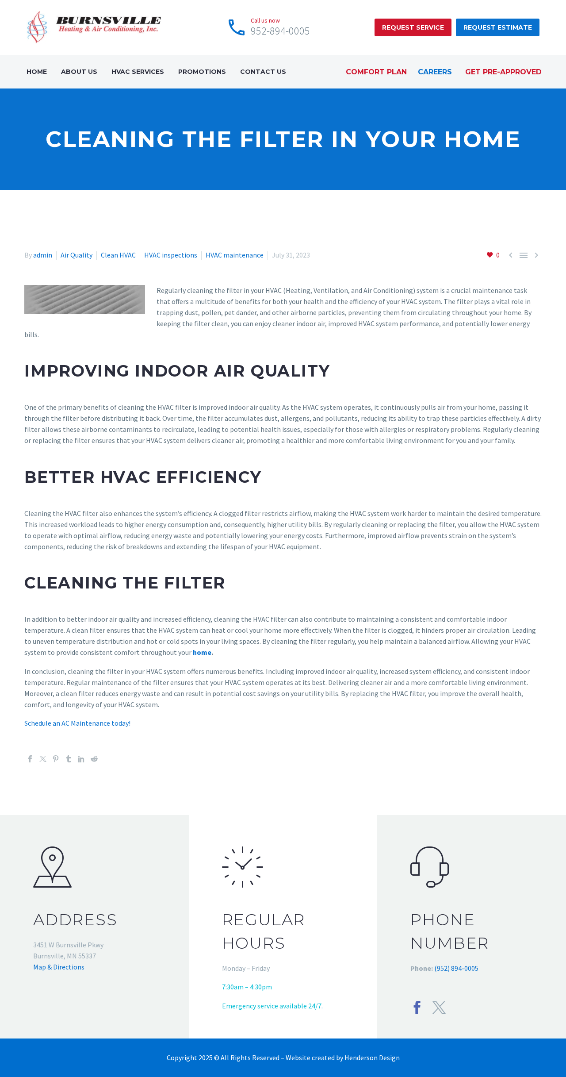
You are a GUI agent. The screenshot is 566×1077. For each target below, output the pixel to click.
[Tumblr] (68, 758)
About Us (79, 72)
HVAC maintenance (235, 254)
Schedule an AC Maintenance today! (77, 723)
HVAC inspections (170, 254)
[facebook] (417, 1007)
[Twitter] (42, 758)
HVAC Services (137, 72)
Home (37, 72)
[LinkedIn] (81, 758)
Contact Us (263, 72)
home (202, 652)
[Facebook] (30, 758)
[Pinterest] (55, 758)
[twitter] (439, 1007)
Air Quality (76, 254)
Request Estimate (497, 27)
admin (42, 254)
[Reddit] (94, 758)
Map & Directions (58, 966)
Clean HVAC (118, 254)
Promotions (202, 72)
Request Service (413, 27)
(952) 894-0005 (456, 968)
